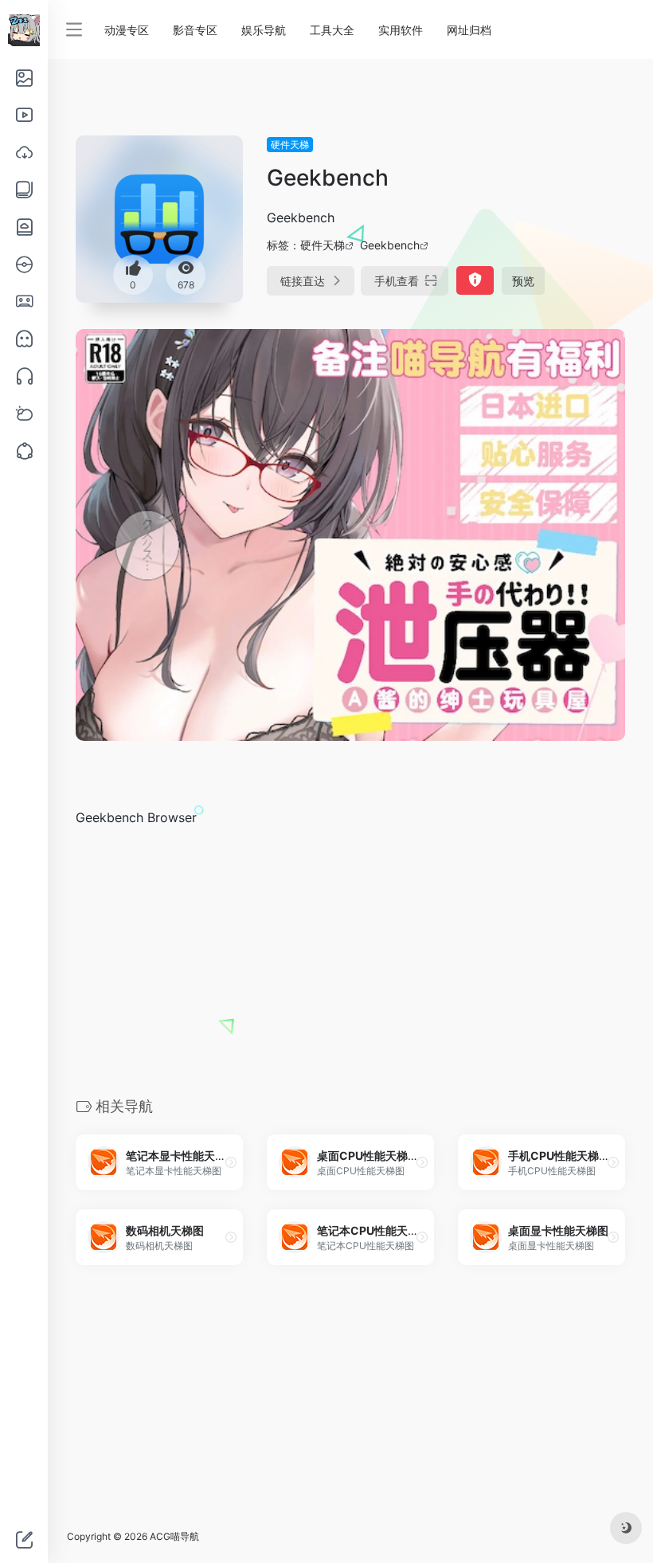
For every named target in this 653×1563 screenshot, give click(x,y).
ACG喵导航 (174, 1536)
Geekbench (390, 245)
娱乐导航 (263, 30)
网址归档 (469, 30)
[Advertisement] (350, 960)
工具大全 (332, 30)
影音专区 (195, 30)
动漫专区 (126, 30)
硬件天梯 (290, 145)
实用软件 (400, 30)
